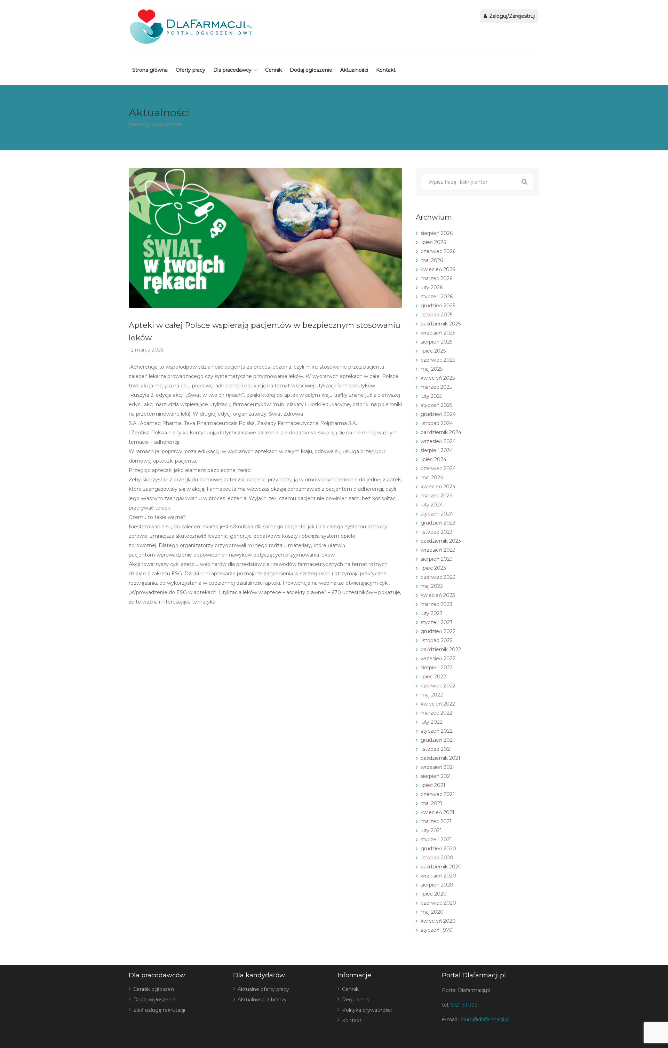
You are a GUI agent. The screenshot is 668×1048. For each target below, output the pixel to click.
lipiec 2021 (433, 785)
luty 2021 (431, 830)
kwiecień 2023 (438, 595)
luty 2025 (431, 396)
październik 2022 (441, 649)
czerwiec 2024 (438, 468)
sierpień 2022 (437, 667)
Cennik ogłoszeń (153, 989)
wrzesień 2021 (438, 767)
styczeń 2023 (437, 622)
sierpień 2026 (437, 233)
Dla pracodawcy (232, 70)
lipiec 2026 (433, 242)
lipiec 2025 (433, 351)
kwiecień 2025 (438, 378)
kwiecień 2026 (438, 269)
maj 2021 (431, 803)
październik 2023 (441, 541)
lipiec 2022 (433, 676)
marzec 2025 (436, 387)
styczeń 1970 (437, 930)
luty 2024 (432, 505)
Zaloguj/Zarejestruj (511, 16)
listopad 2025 (436, 315)
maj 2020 (432, 912)
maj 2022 (432, 695)
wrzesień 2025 (438, 333)
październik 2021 (440, 758)
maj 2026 (432, 260)
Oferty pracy (190, 70)
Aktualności (354, 70)
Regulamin (355, 999)
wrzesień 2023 (438, 550)
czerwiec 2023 (438, 577)
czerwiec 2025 (438, 360)
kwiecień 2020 (438, 921)
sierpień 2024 (437, 450)
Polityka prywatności (367, 1010)
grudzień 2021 (438, 740)
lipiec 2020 (434, 894)
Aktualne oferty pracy (263, 989)
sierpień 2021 (436, 776)
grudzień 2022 (438, 631)
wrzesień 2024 (438, 441)
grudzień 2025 (438, 305)
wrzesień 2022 (438, 658)
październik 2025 (441, 324)
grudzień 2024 (438, 414)
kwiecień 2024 (438, 486)
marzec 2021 (436, 821)
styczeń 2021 (436, 839)
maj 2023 (432, 586)
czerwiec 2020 (438, 903)
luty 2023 (432, 613)
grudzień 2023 (438, 523)
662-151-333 (464, 1005)
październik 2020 (441, 867)
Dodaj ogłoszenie (311, 70)
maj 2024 (432, 477)
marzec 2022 (436, 713)
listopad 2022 (437, 640)
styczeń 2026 (437, 296)
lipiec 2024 (433, 459)
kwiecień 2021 (437, 812)
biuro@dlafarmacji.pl (485, 1019)
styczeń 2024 (437, 514)
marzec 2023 (436, 604)
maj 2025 (432, 369)
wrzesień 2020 (438, 876)
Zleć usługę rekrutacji (159, 1010)
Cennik (273, 70)
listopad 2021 (436, 749)
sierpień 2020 (437, 885)
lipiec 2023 (433, 568)
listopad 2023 (437, 532)
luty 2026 (432, 287)
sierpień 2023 (437, 559)
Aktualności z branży (262, 999)
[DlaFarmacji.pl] (191, 26)
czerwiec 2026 (438, 251)
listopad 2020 (437, 857)
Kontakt (386, 70)
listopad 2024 (437, 423)
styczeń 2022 (437, 731)
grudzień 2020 (438, 848)
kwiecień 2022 (438, 704)
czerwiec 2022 (438, 686)
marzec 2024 (437, 496)
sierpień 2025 (436, 342)
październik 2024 (441, 432)
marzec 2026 (436, 278)
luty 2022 (432, 722)
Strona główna (150, 70)
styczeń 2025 (436, 405)
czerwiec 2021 (438, 794)
